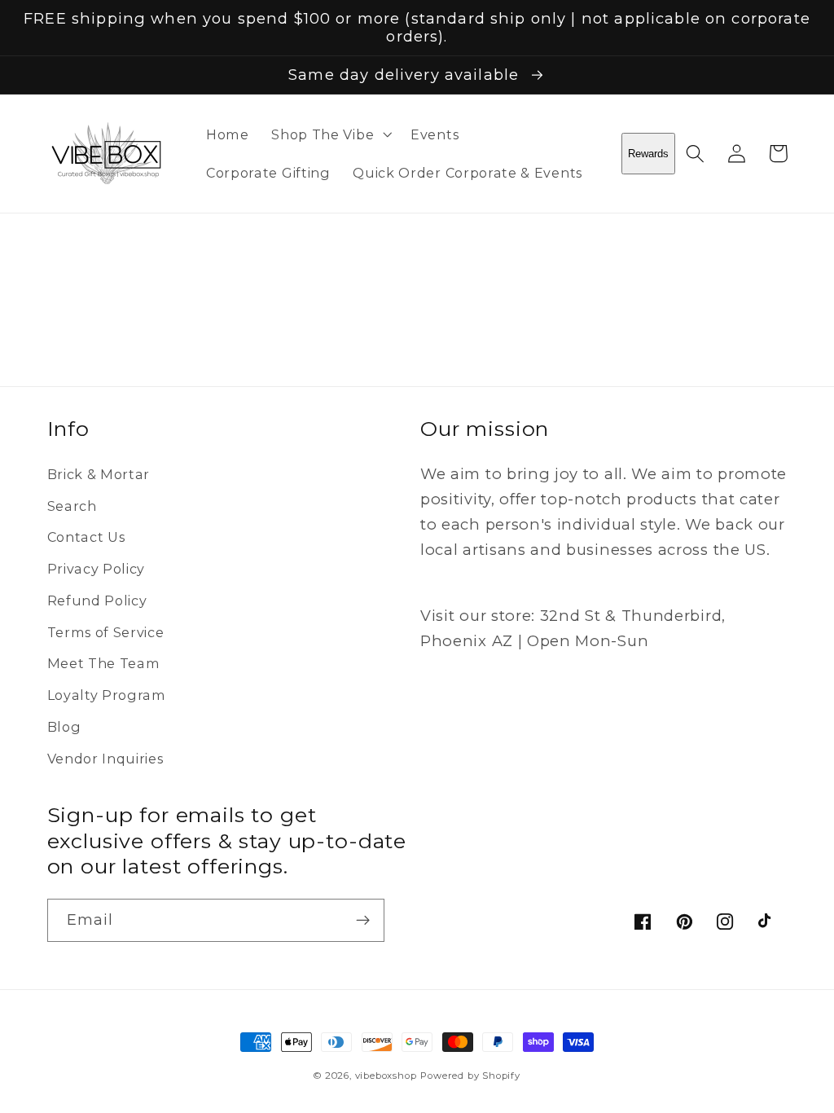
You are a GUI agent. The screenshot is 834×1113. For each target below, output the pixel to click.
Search (72, 506)
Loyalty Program (106, 695)
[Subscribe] (363, 921)
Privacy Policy (96, 569)
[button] (329, 134)
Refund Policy (97, 600)
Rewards (648, 153)
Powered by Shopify (470, 1075)
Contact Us (86, 537)
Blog (64, 727)
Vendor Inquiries (105, 758)
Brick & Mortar (99, 474)
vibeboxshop (386, 1075)
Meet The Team (103, 663)
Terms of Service (106, 632)
